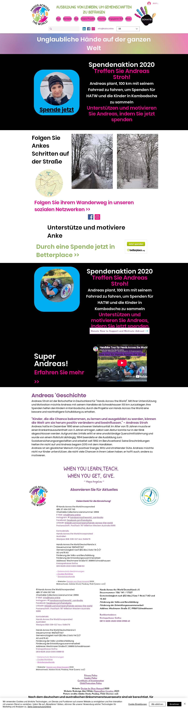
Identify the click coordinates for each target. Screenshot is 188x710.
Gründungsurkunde (66, 576)
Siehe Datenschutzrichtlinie (39, 706)
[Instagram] (93, 28)
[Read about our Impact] (56, 88)
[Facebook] (88, 28)
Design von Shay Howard (78, 581)
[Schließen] (184, 704)
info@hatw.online (72, 514)
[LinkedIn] (84, 28)
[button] (76, 18)
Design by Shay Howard (92, 688)
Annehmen (174, 704)
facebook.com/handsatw (79, 520)
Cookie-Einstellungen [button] (137, 704)
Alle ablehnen (157, 704)
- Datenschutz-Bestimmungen (70, 571)
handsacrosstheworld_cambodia (86, 517)
